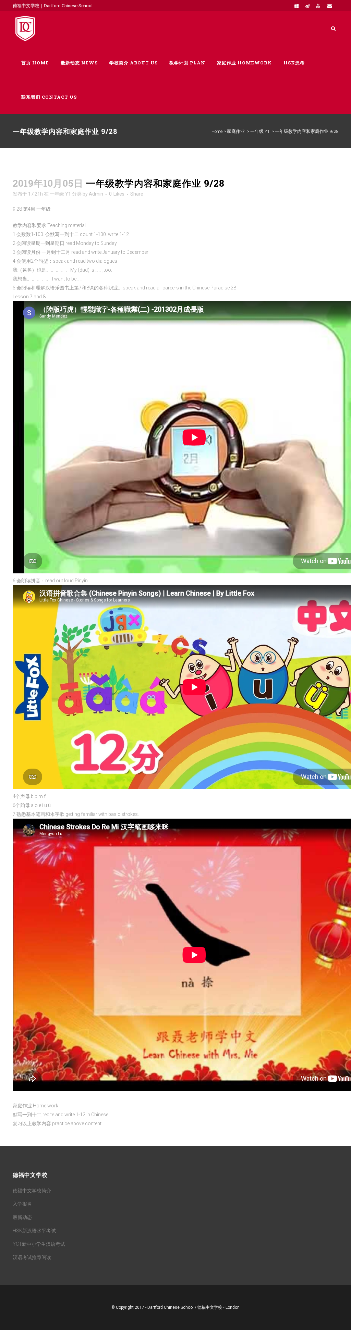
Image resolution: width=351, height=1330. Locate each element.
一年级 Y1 (259, 131)
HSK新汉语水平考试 (34, 1230)
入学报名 (22, 1204)
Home (216, 131)
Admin (96, 194)
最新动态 (22, 1217)
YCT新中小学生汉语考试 (39, 1244)
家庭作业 (236, 131)
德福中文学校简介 (32, 1190)
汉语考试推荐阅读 (32, 1257)
